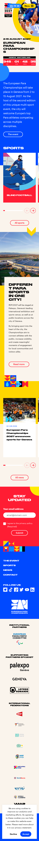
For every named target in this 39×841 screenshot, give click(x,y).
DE (18, 6)
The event (13, 134)
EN (11, 6)
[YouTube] (27, 590)
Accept (25, 834)
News (7, 570)
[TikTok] (11, 590)
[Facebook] (16, 590)
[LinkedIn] (32, 590)
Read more (19, 364)
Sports (9, 565)
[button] (27, 210)
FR (15, 6)
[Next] (33, 210)
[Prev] (27, 210)
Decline (13, 834)
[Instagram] (5, 590)
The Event (11, 560)
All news (19, 477)
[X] (22, 590)
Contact (10, 575)
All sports (19, 222)
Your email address (13, 509)
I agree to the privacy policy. (20, 525)
